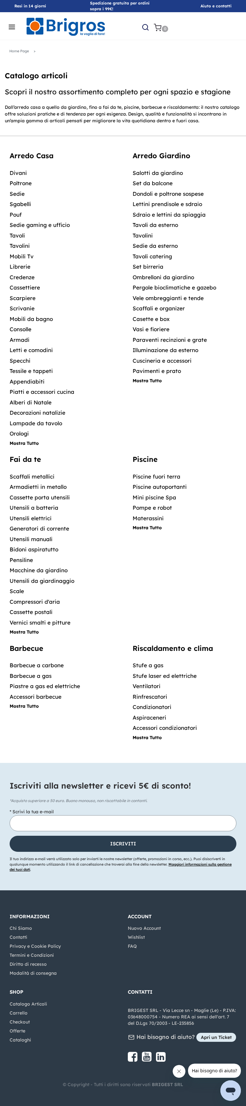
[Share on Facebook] (133, 1059)
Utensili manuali (31, 539)
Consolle (20, 329)
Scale (17, 591)
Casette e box (151, 318)
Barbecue (26, 648)
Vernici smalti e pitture (40, 622)
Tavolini (20, 245)
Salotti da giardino (158, 172)
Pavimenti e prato (157, 370)
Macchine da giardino (39, 570)
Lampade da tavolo (36, 423)
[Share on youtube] (147, 1059)
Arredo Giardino (161, 155)
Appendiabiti (27, 381)
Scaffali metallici (32, 476)
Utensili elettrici (31, 518)
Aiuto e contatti (216, 6)
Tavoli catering (152, 256)
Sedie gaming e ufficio (40, 224)
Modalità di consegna (33, 973)
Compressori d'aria (35, 601)
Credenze (22, 277)
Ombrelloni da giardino (163, 277)
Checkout (20, 1022)
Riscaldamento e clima (173, 648)
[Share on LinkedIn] (161, 1059)
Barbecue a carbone (37, 665)
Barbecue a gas (31, 675)
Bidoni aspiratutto (34, 549)
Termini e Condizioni (32, 955)
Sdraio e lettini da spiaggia (169, 214)
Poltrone (21, 183)
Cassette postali (31, 612)
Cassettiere (25, 287)
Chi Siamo (21, 928)
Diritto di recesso (28, 964)
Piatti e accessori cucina (42, 391)
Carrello (19, 1013)
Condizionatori (152, 707)
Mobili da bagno (31, 318)
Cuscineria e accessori (162, 360)
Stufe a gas (148, 665)
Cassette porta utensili (40, 497)
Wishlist (136, 937)
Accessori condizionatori (165, 727)
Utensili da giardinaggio (42, 580)
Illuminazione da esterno (165, 350)
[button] (123, 844)
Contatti (18, 937)
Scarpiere (23, 298)
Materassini (148, 518)
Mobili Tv (22, 256)
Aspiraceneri (149, 717)
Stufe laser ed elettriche (165, 675)
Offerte (17, 1031)
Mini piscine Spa (154, 497)
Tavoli (17, 235)
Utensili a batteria (34, 507)
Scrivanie (22, 308)
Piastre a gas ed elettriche (45, 686)
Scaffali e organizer (159, 308)
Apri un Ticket (216, 1037)
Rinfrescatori (150, 696)
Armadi (19, 339)
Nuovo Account (144, 928)
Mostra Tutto (24, 443)
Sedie (17, 193)
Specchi (20, 360)
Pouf (16, 214)
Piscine (145, 459)
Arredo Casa (31, 155)
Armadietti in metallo (38, 486)
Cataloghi (20, 1040)
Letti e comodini (31, 350)
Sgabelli (20, 204)
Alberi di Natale (31, 402)
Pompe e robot (152, 507)
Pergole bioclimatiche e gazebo (174, 287)
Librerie (20, 266)
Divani (18, 172)
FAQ (132, 946)
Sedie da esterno (155, 245)
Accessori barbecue (36, 696)
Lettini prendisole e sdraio (167, 204)
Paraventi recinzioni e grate (170, 339)
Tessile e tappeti (31, 370)
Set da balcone (153, 183)
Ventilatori (146, 686)
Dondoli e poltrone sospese (168, 193)
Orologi (19, 433)
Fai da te (25, 459)
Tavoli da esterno (155, 224)
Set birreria (148, 266)
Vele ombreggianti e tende (168, 298)
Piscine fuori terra (156, 476)
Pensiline (21, 560)
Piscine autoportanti (160, 486)
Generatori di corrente (39, 528)
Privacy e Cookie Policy (35, 946)
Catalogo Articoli (28, 1004)
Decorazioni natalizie (37, 412)
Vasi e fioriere (151, 329)
